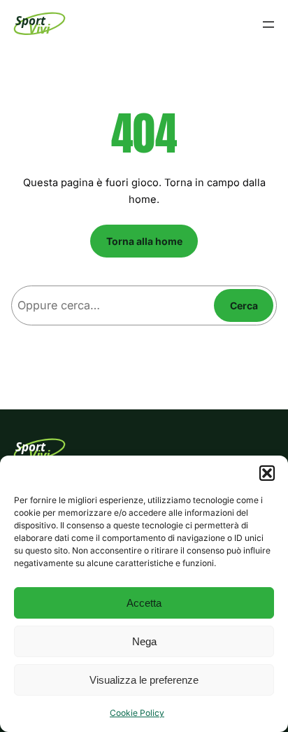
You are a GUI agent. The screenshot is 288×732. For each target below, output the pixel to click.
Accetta (144, 603)
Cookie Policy (137, 713)
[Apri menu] (268, 24)
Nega (144, 641)
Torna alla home (144, 241)
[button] (267, 473)
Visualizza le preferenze (144, 680)
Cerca (244, 305)
